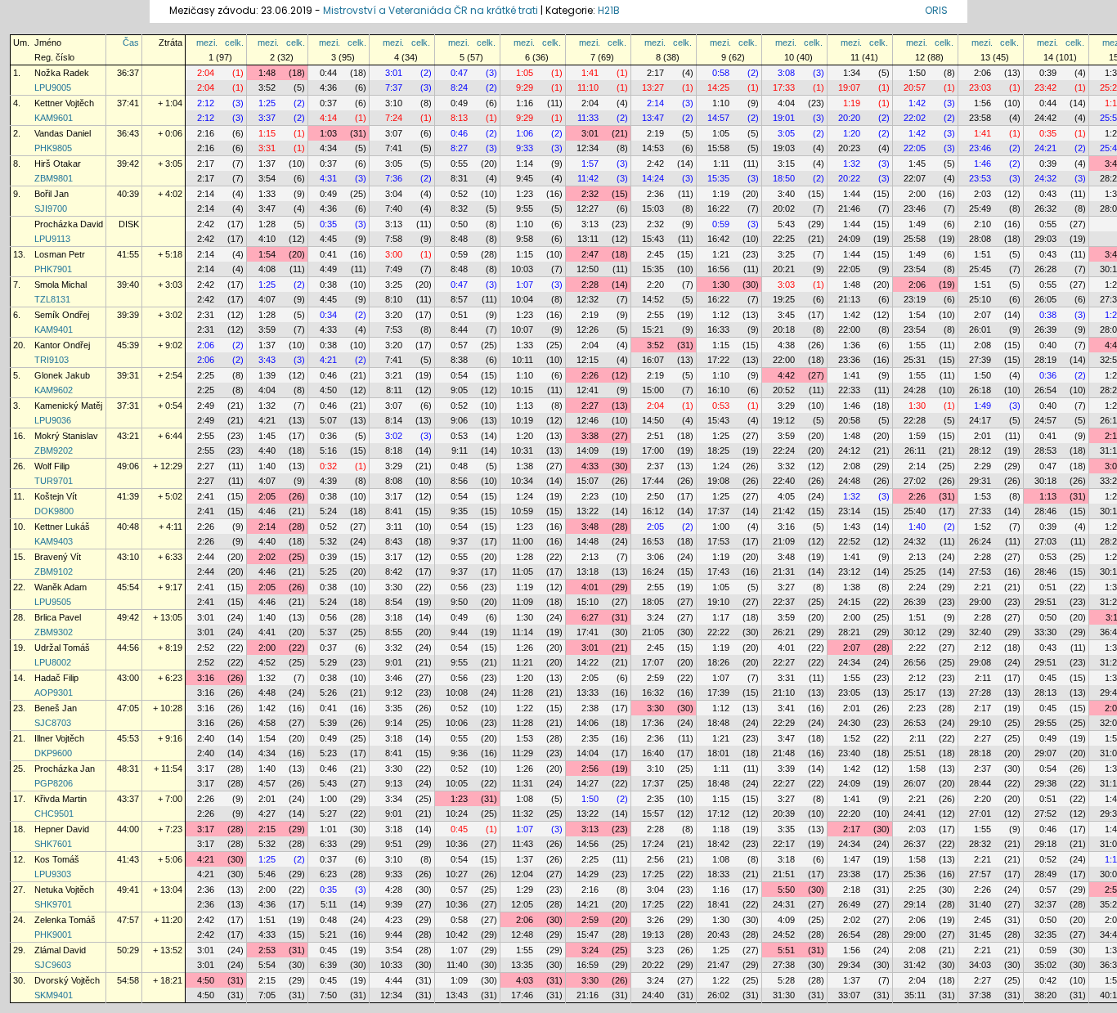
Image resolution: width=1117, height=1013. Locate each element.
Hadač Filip (56, 678)
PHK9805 (53, 148)
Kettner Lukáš (62, 526)
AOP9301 (53, 692)
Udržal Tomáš (62, 647)
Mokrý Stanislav (66, 436)
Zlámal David (60, 950)
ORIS (936, 10)
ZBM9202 (53, 450)
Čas (131, 42)
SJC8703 (52, 723)
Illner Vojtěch (59, 738)
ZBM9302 (53, 632)
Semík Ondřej (61, 315)
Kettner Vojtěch (64, 103)
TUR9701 (53, 481)
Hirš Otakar (57, 163)
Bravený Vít (57, 557)
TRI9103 (51, 360)
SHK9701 (53, 904)
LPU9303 (52, 874)
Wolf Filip (52, 466)
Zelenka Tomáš (65, 920)
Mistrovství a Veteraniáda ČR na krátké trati (432, 10)
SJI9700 (50, 208)
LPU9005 (52, 87)
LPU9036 (52, 420)
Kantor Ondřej (62, 345)
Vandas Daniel (62, 133)
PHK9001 (53, 934)
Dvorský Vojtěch (67, 980)
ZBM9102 (53, 571)
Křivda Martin (60, 799)
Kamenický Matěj (68, 405)
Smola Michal (60, 284)
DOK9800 (54, 511)
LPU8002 (52, 662)
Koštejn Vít (55, 496)
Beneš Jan (55, 708)
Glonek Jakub (62, 375)
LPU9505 (52, 602)
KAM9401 (53, 329)
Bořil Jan (51, 194)
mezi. (207, 42)
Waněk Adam (60, 587)
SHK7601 (53, 844)
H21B (609, 10)
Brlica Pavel (57, 617)
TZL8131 (52, 299)
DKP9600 (53, 753)
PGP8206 (53, 783)
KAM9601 (53, 118)
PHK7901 (53, 269)
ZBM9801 (53, 178)
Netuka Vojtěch (64, 889)
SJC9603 (52, 965)
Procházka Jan (64, 768)
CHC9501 (54, 813)
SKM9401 (53, 995)
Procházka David (68, 224)
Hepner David (61, 829)
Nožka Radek (61, 73)
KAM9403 (53, 541)
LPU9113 (52, 239)
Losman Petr (59, 254)
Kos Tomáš (56, 859)
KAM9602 (53, 390)
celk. (234, 42)
